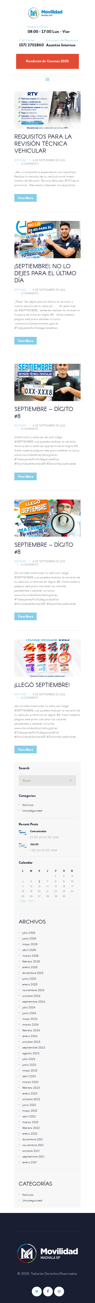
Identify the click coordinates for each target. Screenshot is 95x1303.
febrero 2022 (31, 1128)
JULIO (34, 844)
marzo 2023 (30, 1082)
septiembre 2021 (33, 1156)
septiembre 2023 (33, 1047)
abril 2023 (29, 1076)
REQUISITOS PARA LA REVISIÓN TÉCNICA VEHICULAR (43, 144)
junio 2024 (29, 1013)
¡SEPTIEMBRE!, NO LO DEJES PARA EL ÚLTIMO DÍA (45, 274)
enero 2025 (30, 984)
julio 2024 (28, 1007)
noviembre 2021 (33, 1145)
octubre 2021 (31, 1151)
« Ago (23, 901)
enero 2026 (30, 967)
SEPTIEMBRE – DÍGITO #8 (43, 413)
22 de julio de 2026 (44, 837)
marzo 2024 (30, 1024)
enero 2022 (30, 1133)
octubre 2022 (31, 1099)
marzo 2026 (30, 956)
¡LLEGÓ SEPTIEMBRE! (42, 685)
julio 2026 (29, 933)
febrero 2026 (31, 961)
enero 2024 (30, 1036)
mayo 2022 (30, 1111)
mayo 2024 (30, 1019)
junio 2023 (29, 1065)
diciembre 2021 (32, 1139)
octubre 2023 (31, 1042)
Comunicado (38, 831)
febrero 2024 (31, 1030)
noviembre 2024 (33, 990)
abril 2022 (29, 1116)
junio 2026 (29, 938)
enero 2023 (30, 1093)
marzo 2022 (30, 1122)
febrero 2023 (31, 1088)
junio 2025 (29, 979)
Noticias (20, 160)
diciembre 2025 (33, 973)
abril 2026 (29, 950)
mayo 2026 (30, 944)
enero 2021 (29, 1162)
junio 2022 (29, 1105)
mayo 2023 (30, 1070)
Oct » (32, 901)
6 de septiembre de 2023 (49, 160)
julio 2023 (28, 1059)
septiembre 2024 (33, 1001)
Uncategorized (32, 811)
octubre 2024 (31, 996)
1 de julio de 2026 (43, 850)
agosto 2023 (30, 1053)
